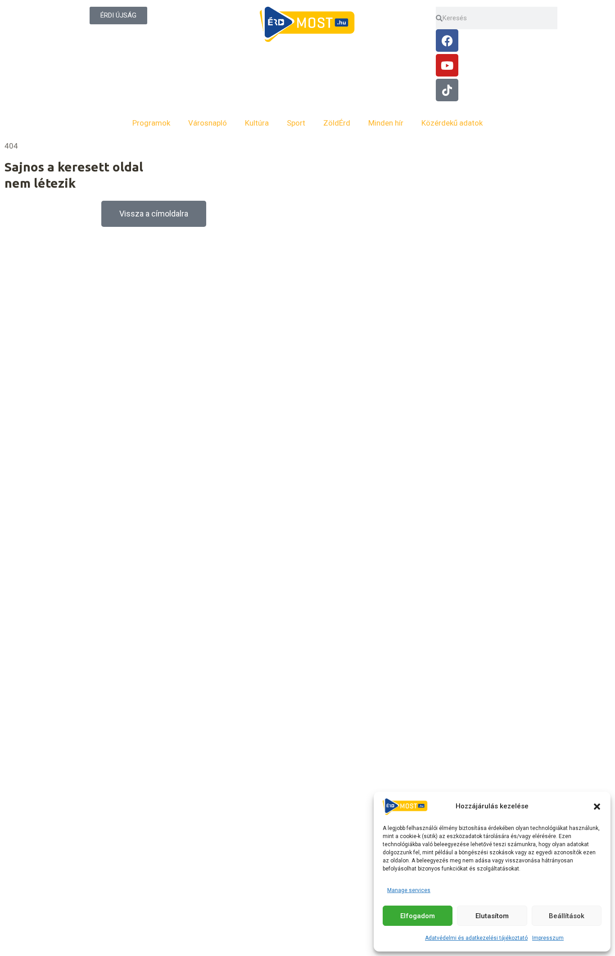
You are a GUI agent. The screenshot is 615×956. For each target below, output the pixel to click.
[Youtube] (447, 65)
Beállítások (566, 916)
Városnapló (207, 122)
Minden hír (385, 122)
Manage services (408, 890)
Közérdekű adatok (452, 122)
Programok (151, 122)
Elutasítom (492, 916)
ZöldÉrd (336, 122)
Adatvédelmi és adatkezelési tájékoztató (476, 938)
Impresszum (548, 938)
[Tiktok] (447, 90)
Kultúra (257, 122)
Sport (296, 122)
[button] (596, 806)
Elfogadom (417, 916)
